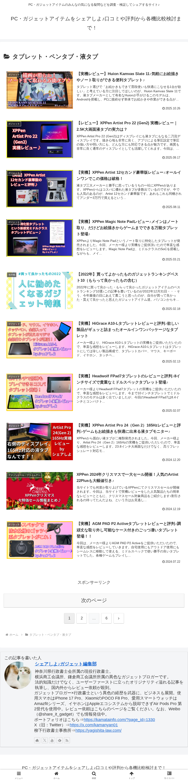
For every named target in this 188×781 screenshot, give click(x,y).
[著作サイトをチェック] (37, 740)
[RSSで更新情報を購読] (67, 740)
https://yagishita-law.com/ (98, 730)
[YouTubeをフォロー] (52, 740)
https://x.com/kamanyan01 (94, 725)
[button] (174, 650)
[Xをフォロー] (45, 740)
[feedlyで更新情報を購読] (60, 740)
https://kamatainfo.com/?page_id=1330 (119, 719)
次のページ (94, 600)
